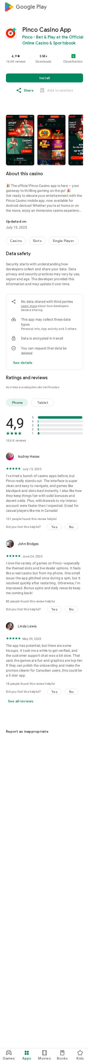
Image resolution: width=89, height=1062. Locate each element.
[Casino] (16, 240)
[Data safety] (80, 254)
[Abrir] (9, 719)
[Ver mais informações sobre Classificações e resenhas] (80, 378)
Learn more (29, 306)
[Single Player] (63, 240)
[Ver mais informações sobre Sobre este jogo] (80, 174)
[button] (20, 140)
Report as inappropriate (27, 731)
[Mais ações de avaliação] (77, 456)
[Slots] (37, 240)
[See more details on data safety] (23, 363)
